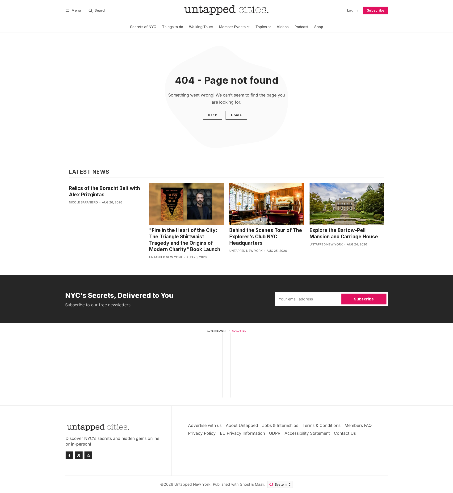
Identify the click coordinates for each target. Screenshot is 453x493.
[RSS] (88, 455)
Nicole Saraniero (83, 202)
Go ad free (239, 330)
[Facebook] (69, 455)
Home (236, 115)
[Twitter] (79, 455)
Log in (352, 10)
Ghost (245, 484)
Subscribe (375, 10)
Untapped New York (165, 257)
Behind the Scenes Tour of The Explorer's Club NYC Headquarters (265, 236)
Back (212, 115)
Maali (259, 484)
